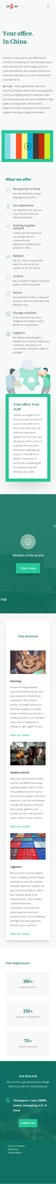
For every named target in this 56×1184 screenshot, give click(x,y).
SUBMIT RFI (28, 1123)
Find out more (20, 735)
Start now (28, 568)
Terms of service (16, 1145)
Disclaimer (13, 1149)
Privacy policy (14, 1152)
